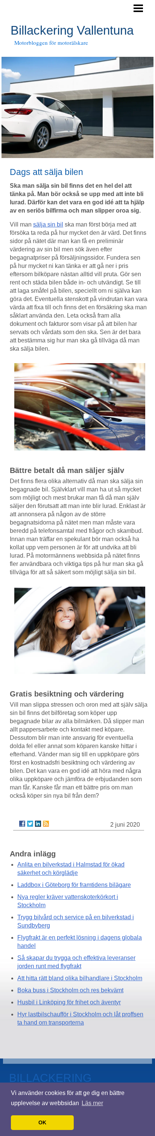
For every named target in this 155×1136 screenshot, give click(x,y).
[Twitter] (30, 824)
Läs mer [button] (92, 1103)
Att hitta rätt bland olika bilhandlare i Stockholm (79, 978)
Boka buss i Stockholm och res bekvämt (70, 990)
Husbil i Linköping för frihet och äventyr (69, 1002)
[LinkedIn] (38, 824)
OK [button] (42, 1122)
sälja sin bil (48, 224)
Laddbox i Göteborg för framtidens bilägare (74, 885)
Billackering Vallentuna (72, 30)
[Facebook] (22, 824)
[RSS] (46, 824)
